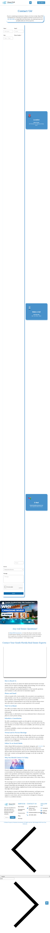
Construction (21, 813)
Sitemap (20, 818)
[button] (30, 2)
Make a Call (36, 312)
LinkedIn (40, 746)
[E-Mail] (29, 498)
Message (5, 573)
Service (5, 566)
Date (5, 35)
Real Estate (21, 806)
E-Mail (36, 503)
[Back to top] (47, 903)
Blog (19, 815)
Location (36, 120)
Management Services (21, 810)
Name (5, 28)
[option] (19, 37)
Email (15, 28)
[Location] (29, 115)
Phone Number (18, 35)
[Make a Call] (29, 308)
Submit (13, 593)
